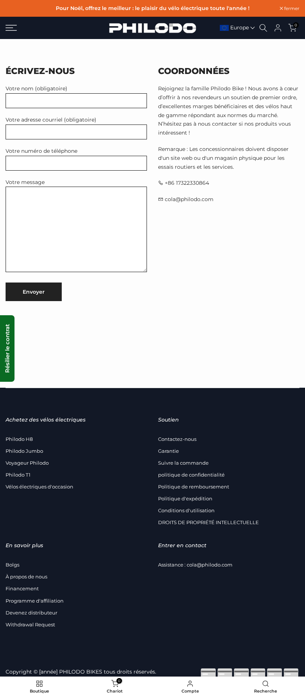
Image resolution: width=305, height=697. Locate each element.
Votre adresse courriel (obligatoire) (51, 119)
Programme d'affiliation (35, 601)
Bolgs (12, 565)
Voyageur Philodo (27, 463)
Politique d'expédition (185, 498)
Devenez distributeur (31, 613)
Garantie (168, 451)
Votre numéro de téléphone (41, 151)
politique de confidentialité (191, 475)
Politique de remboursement (193, 487)
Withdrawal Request (30, 624)
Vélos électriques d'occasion (39, 487)
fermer (17, 8)
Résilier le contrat (7, 348)
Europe (239, 27)
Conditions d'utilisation (186, 510)
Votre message (25, 182)
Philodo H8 (19, 439)
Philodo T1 (18, 475)
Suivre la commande (183, 463)
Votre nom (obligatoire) (36, 88)
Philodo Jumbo (24, 451)
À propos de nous (26, 577)
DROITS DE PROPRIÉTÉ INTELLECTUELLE (208, 522)
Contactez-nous (177, 439)
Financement (22, 588)
